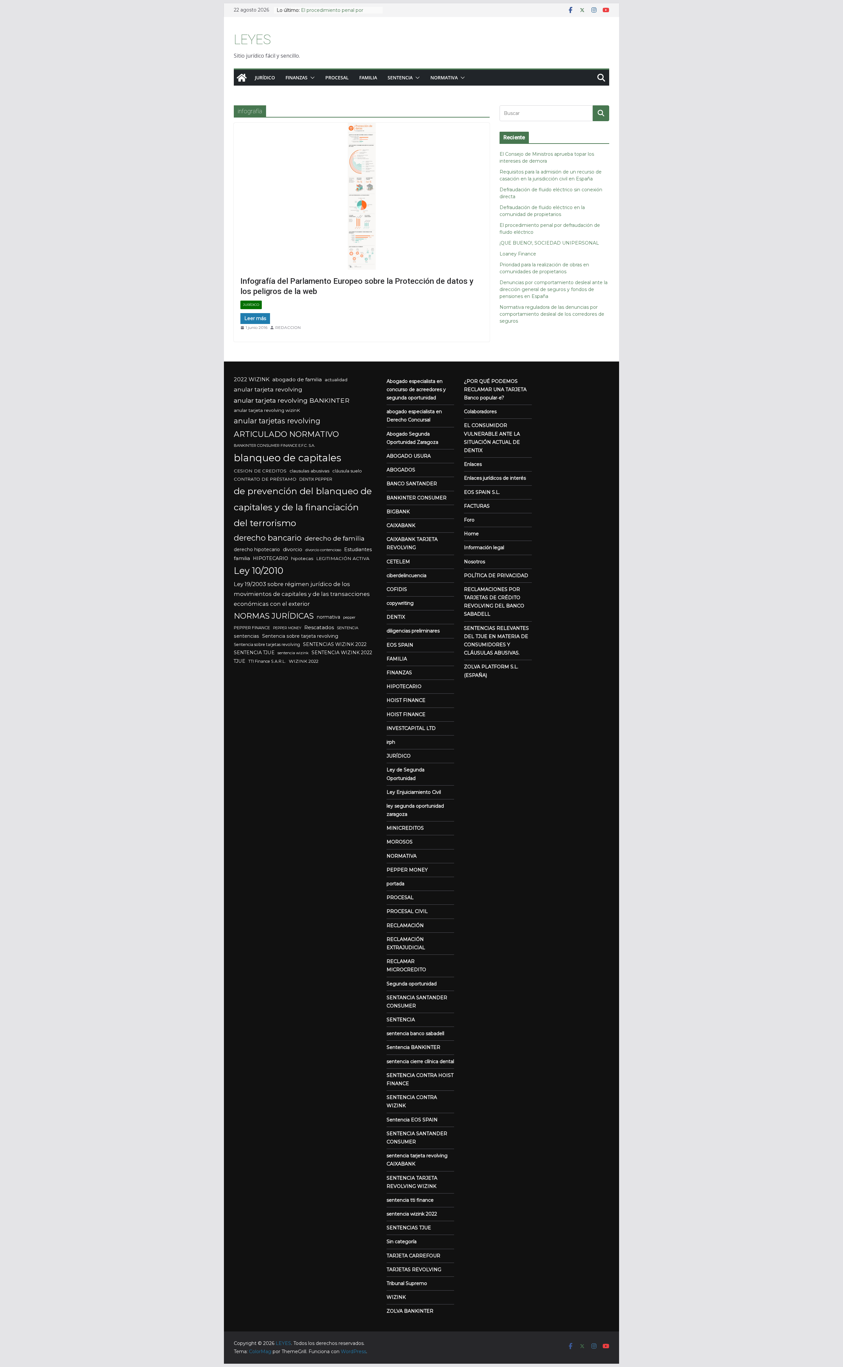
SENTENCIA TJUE (254, 652)
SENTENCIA (347, 628)
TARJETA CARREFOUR (413, 1256)
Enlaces (473, 464)
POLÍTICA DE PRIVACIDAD (496, 575)
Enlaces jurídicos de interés (495, 478)
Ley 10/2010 (258, 570)
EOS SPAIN (400, 645)
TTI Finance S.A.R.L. (267, 661)
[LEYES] (242, 78)
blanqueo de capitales (287, 458)
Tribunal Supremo (407, 1283)
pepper (349, 617)
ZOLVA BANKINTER (410, 1311)
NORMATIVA (444, 77)
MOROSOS (400, 842)
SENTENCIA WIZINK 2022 (342, 652)
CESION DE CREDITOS (260, 470)
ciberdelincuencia (406, 575)
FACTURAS (477, 506)
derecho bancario (268, 538)
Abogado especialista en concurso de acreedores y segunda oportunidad (416, 389)
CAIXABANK (401, 525)
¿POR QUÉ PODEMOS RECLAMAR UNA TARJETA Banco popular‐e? (495, 389)
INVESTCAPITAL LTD (411, 728)
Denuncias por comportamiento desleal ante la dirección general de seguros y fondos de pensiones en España (554, 289)
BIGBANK (398, 512)
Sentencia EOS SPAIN (412, 1120)
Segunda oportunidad (412, 984)
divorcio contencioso (323, 550)
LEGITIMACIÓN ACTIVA (342, 558)
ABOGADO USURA (409, 456)
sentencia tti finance (410, 1200)
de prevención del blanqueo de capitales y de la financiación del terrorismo (303, 507)
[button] (311, 77)
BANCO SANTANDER (412, 484)
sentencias (246, 636)
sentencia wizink (293, 653)
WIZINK (396, 1297)
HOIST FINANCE (406, 700)
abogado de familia (297, 379)
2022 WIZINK (251, 379)
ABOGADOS (401, 470)
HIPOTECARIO (270, 558)
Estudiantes (358, 549)
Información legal (484, 547)
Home (471, 534)
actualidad (336, 379)
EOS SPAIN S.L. (482, 492)
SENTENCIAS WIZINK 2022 (335, 644)
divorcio (292, 549)
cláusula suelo (347, 471)
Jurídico (265, 77)
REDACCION (288, 327)
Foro (469, 520)
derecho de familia (335, 538)
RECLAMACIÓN (405, 925)
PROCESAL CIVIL (407, 911)
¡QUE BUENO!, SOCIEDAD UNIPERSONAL (549, 243)
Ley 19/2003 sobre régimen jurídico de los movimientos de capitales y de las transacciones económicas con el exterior (302, 594)
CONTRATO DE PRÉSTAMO (265, 479)
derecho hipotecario (257, 549)
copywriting (400, 603)
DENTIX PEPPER (315, 479)
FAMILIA (368, 77)
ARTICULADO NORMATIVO (286, 434)
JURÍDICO (251, 305)
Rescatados (319, 627)
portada (395, 884)
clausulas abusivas (309, 470)
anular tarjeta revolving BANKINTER (291, 400)
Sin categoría (402, 1242)
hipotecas (302, 558)
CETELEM (398, 562)
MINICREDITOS (405, 828)
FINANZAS (297, 77)
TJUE (239, 661)
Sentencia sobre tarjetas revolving (267, 644)
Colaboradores (480, 412)
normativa (328, 617)
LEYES (252, 39)
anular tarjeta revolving (268, 389)
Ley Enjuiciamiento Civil (414, 792)
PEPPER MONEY (287, 628)
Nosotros (474, 562)
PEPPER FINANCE (252, 627)
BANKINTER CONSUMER (417, 498)
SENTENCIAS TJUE (409, 1228)
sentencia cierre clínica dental (420, 1061)
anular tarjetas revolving (277, 420)
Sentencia (400, 77)
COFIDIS (397, 589)
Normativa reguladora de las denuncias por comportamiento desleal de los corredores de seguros (552, 314)
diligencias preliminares (413, 631)
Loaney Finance (518, 254)
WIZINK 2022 (303, 661)
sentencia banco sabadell (415, 1033)
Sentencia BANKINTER (413, 1047)
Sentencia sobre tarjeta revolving (300, 636)
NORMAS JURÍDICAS (274, 616)
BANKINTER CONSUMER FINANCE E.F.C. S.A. (274, 445)
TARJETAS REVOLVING (414, 1270)
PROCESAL (337, 77)
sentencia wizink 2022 (412, 1214)
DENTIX (396, 617)
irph (391, 742)
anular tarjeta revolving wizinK (267, 410)
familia (242, 558)
